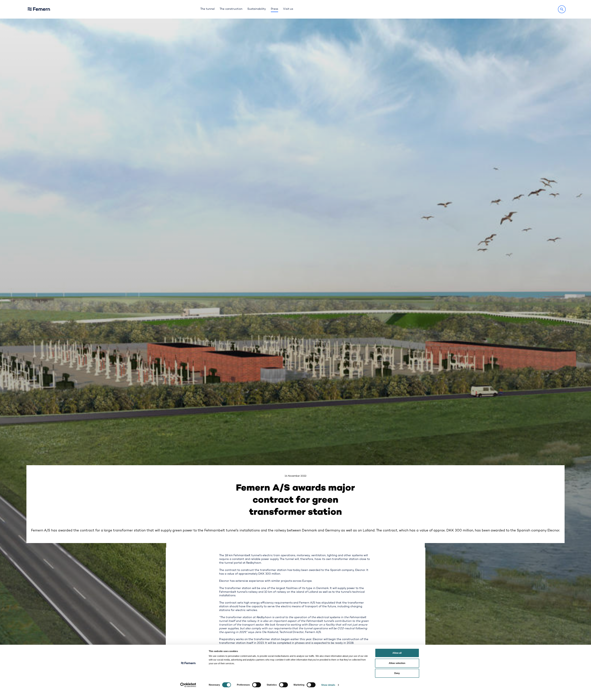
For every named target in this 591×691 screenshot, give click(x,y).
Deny (397, 673)
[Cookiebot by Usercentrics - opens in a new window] (188, 685)
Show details (328, 685)
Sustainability (256, 9)
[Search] (562, 9)
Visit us (288, 9)
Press (274, 9)
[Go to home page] (47, 9)
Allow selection (397, 663)
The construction (231, 9)
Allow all (397, 653)
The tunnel (207, 9)
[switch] (256, 684)
